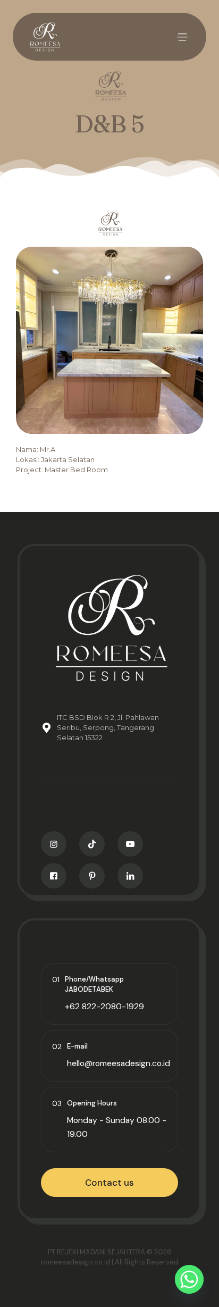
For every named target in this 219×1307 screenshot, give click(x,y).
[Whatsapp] (189, 1279)
